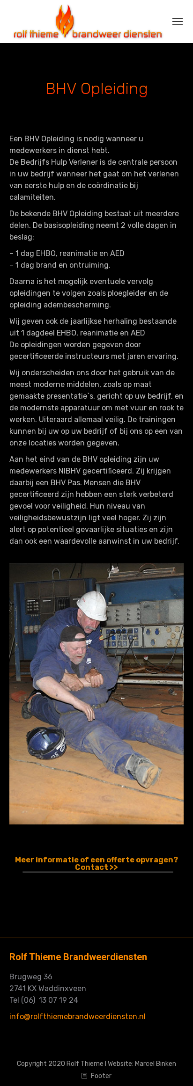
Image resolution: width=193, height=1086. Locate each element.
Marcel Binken (155, 1064)
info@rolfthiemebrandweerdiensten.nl (77, 1016)
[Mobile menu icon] (177, 21)
